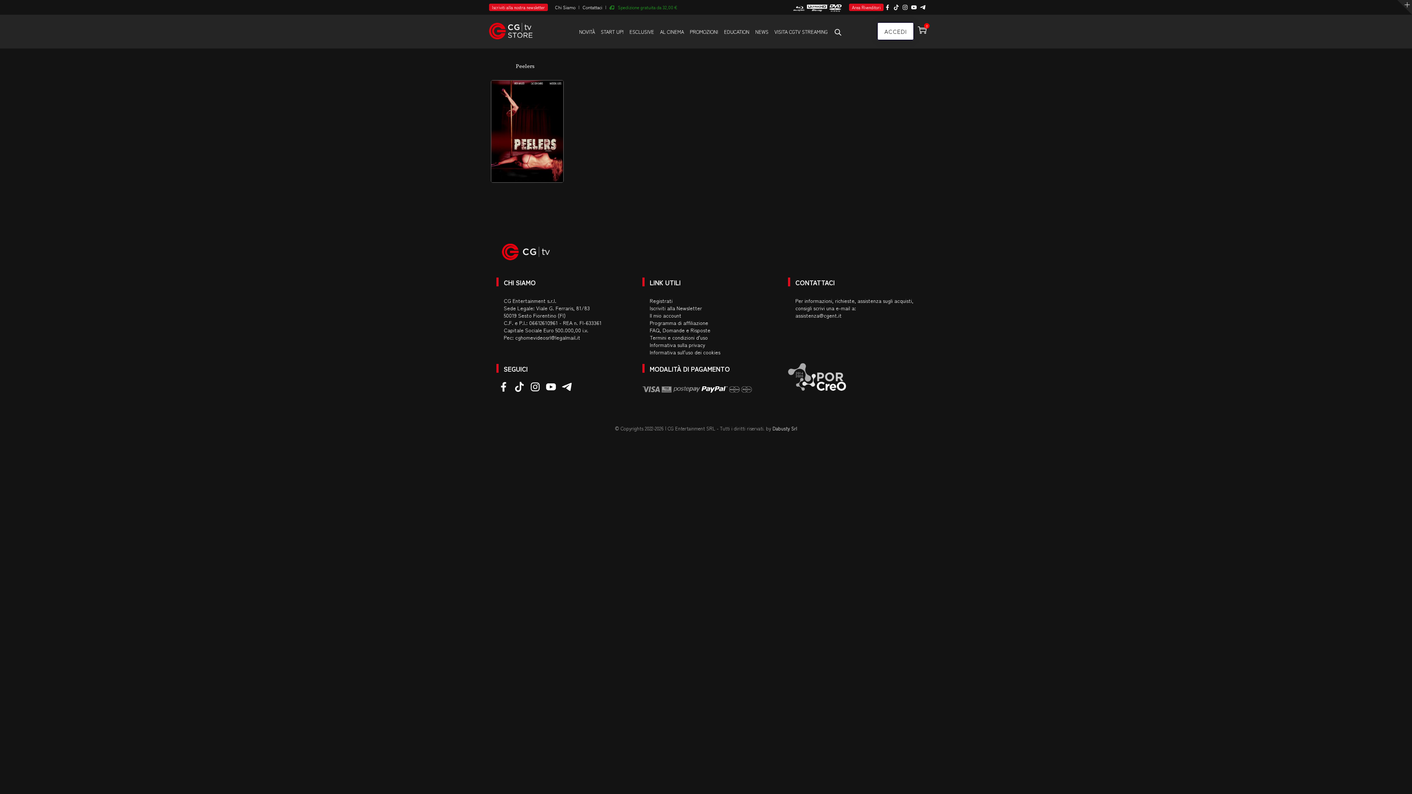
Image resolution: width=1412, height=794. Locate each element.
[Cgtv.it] (510, 28)
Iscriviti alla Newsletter (676, 308)
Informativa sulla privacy (677, 344)
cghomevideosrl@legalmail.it (547, 337)
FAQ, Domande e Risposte (680, 330)
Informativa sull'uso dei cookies (685, 352)
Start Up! (612, 31)
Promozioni (704, 31)
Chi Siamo (565, 7)
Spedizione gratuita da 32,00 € (647, 7)
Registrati (661, 300)
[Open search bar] (838, 32)
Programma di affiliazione (679, 322)
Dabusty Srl (785, 428)
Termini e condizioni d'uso (679, 337)
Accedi (895, 31)
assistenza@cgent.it (818, 315)
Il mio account (665, 315)
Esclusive (642, 31)
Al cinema (672, 31)
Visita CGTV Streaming (801, 31)
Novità (587, 31)
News (762, 31)
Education (736, 31)
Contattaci (592, 7)
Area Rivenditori (866, 7)
